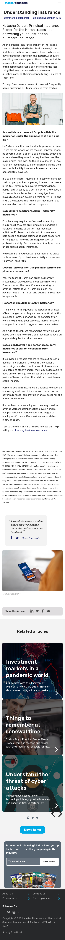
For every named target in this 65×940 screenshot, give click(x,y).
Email (48, 610)
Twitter (8, 912)
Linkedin (19, 912)
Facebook (3, 912)
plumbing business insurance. (31, 430)
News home (32, 830)
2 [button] (32, 817)
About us (7, 893)
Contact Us (38, 893)
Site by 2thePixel (12, 932)
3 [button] (37, 817)
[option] (32, 727)
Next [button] (57, 807)
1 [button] (27, 817)
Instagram (14, 912)
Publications (9, 898)
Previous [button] (49, 807)
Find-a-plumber (41, 898)
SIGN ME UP (49, 861)
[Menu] (59, 3)
